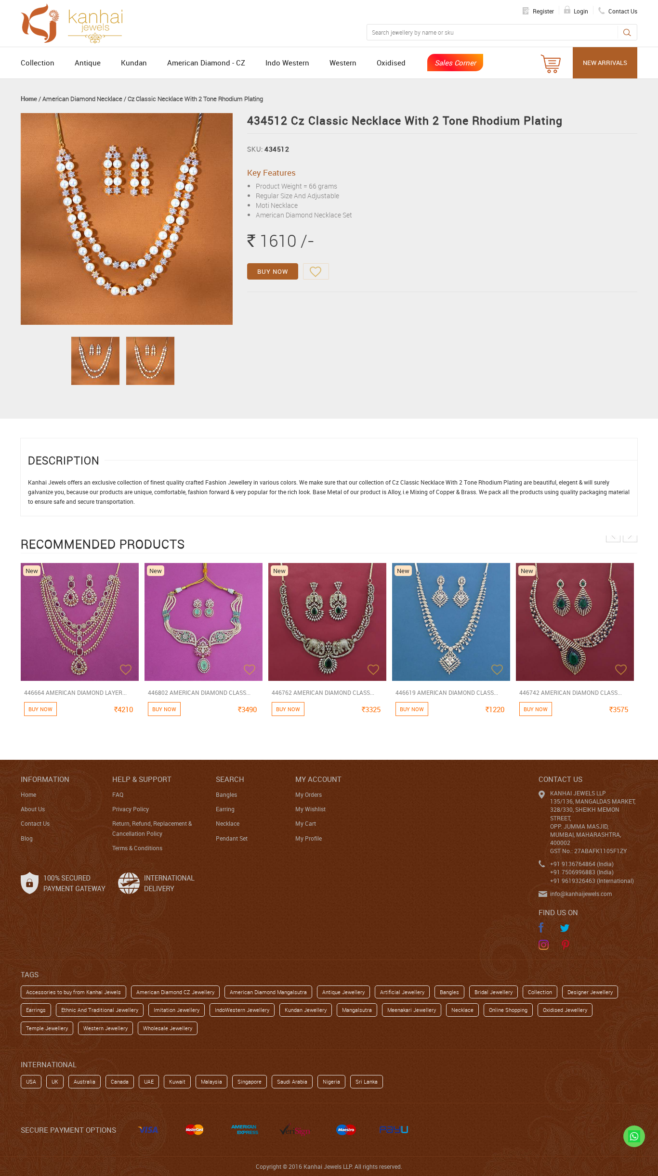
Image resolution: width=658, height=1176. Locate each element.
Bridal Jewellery (493, 992)
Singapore (249, 1081)
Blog (27, 838)
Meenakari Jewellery (411, 1009)
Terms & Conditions (137, 848)
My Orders (308, 794)
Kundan (134, 62)
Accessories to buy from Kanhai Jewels (73, 992)
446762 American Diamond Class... (323, 692)
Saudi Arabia (292, 1081)
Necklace (227, 823)
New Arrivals (605, 62)
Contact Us (35, 823)
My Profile (308, 838)
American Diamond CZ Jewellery (175, 992)
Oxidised (391, 62)
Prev (613, 535)
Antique (88, 62)
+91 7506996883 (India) (582, 872)
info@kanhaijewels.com (581, 893)
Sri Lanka (366, 1081)
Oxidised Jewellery (565, 1009)
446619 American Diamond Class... (446, 692)
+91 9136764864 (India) (582, 864)
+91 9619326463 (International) (592, 880)
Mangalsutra (357, 1009)
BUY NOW (272, 271)
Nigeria (331, 1081)
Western (342, 62)
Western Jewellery (105, 1028)
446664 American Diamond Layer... (75, 692)
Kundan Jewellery (306, 1009)
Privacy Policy (130, 809)
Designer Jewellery (590, 992)
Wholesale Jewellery (167, 1028)
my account (318, 779)
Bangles (226, 794)
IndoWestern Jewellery (242, 1009)
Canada (120, 1081)
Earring (225, 809)
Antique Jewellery (343, 992)
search (230, 779)
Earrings (36, 1009)
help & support (141, 779)
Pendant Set (232, 838)
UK (55, 1081)
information (45, 779)
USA (31, 1081)
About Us (33, 809)
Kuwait (177, 1081)
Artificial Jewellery (402, 992)
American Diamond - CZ (206, 62)
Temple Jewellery (47, 1028)
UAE (149, 1081)
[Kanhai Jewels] (76, 22)
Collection (37, 62)
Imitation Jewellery (176, 1009)
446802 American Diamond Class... (199, 692)
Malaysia (211, 1081)
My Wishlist (310, 809)
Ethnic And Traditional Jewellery (99, 1009)
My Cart (305, 823)
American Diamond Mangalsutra (268, 992)
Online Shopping (508, 1009)
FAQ (117, 794)
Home (29, 98)
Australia (84, 1081)
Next (630, 535)
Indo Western (287, 62)
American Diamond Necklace (82, 98)
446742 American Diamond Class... (570, 692)
